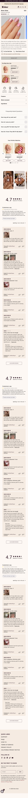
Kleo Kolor (16, 788)
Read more (17, 268)
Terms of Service (7, 744)
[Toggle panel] (26, 117)
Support (4, 737)
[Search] (23, 7)
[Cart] (18, 7)
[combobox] (19, 223)
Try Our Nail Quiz (7, 51)
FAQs (2, 739)
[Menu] (25, 7)
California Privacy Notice (10, 750)
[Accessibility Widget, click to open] (2, 791)
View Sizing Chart (20, 51)
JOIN (20, 771)
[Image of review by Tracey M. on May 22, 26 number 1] (6, 235)
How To (4, 742)
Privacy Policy (6, 747)
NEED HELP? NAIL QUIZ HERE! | (10, 1)
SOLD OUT (14, 58)
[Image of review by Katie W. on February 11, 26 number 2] (13, 257)
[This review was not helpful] (22, 246)
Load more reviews (14, 363)
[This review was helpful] (19, 246)
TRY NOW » (22, 1)
